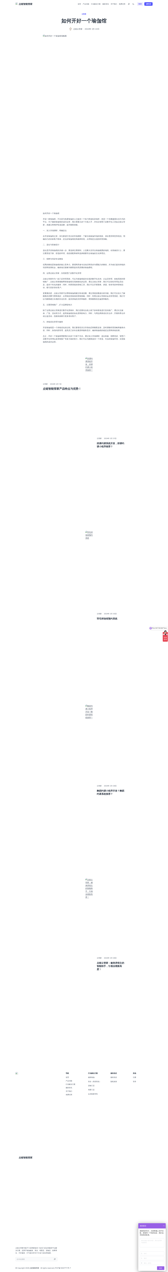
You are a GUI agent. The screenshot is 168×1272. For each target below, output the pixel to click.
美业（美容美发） (94, 1081)
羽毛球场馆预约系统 (107, 618)
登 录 (140, 4)
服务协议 (114, 1077)
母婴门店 (91, 1090)
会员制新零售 (93, 1094)
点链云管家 (77, 29)
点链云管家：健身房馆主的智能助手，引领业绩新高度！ (110, 966)
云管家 (84, 14)
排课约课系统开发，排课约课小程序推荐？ (110, 445)
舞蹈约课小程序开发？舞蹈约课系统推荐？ (110, 792)
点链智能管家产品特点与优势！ (62, 388)
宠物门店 (91, 1086)
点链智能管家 (25, 4)
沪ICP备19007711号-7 (63, 1268)
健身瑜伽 (91, 1077)
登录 (134, 1081)
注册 (134, 1077)
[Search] (54, 1259)
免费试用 (148, 4)
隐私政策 (114, 1081)
